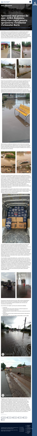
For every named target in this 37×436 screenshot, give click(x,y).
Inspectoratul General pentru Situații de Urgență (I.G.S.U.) (11, 38)
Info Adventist (6, 5)
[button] (30, 2)
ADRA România (4, 414)
